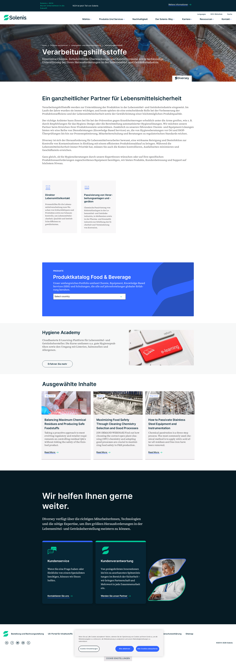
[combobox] (89, 296)
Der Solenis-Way (164, 19)
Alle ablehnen (124, 649)
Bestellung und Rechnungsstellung (27, 634)
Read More (50, 452)
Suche (229, 14)
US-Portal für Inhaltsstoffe (60, 634)
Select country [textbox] (62, 296)
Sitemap (189, 634)
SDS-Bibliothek (216, 14)
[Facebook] (12, 643)
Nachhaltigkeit (140, 19)
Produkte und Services (111, 19)
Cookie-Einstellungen (118, 658)
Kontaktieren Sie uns (59, 596)
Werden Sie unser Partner (114, 596)
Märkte (86, 19)
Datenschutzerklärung (171, 634)
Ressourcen (206, 19)
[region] (119, 643)
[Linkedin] (7, 643)
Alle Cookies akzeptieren (147, 649)
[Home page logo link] (15, 20)
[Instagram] (23, 643)
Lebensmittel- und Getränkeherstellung (86, 45)
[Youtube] (18, 643)
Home (44, 45)
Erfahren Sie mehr (57, 364)
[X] (28, 643)
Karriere (186, 19)
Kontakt (226, 19)
